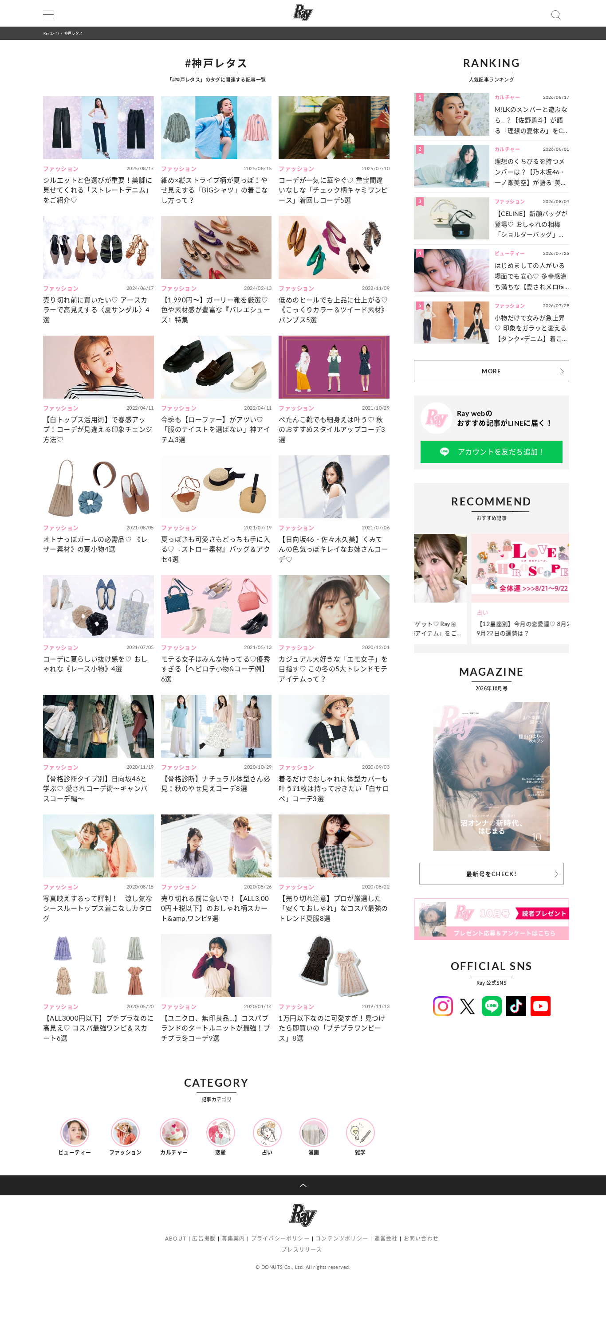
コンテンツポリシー (341, 1238)
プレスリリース (301, 1249)
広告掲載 (204, 1238)
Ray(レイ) (51, 33)
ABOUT (175, 1238)
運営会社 (386, 1238)
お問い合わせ (421, 1238)
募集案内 (233, 1238)
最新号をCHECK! (491, 873)
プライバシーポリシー (280, 1238)
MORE (491, 371)
